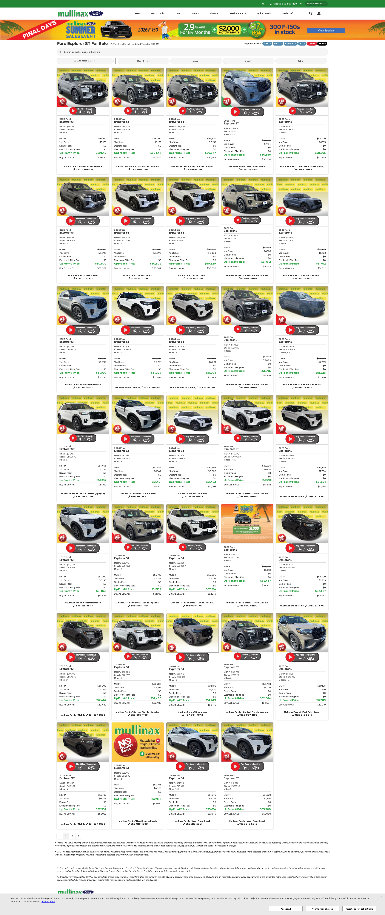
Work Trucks (158, 13)
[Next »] (79, 836)
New (137, 13)
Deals (195, 13)
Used (178, 13)
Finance (214, 13)
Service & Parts (237, 13)
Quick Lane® (264, 13)
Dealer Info (288, 13)
